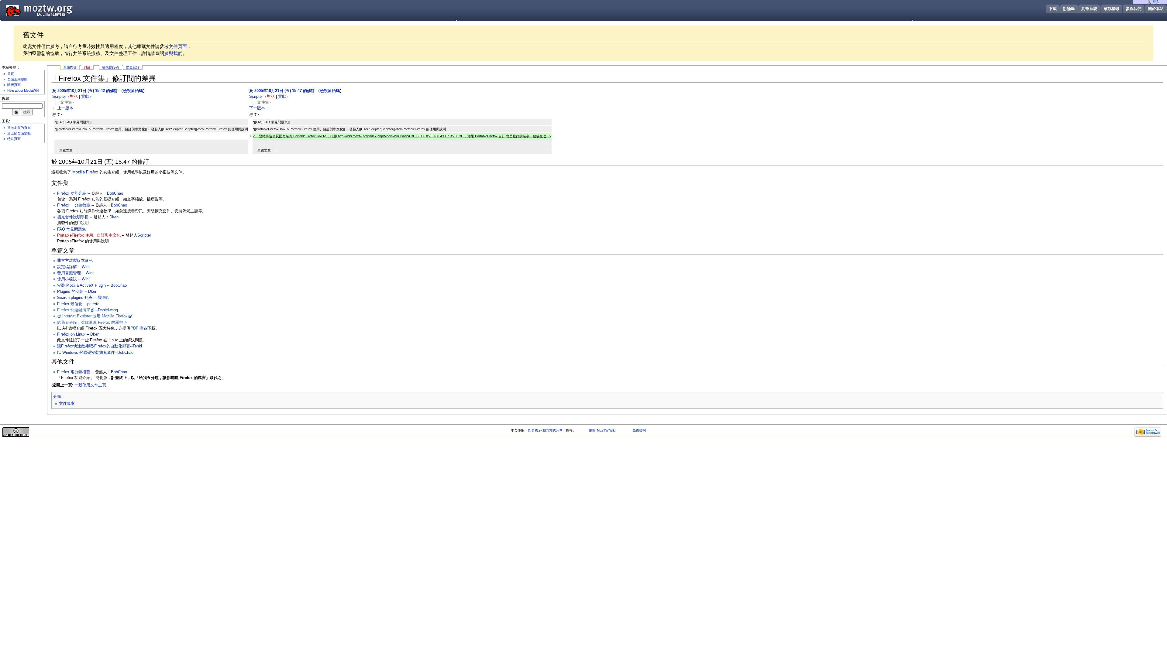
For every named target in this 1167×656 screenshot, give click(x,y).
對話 (74, 96)
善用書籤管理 (69, 273)
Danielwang (108, 310)
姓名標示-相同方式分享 (545, 430)
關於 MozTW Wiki (602, 430)
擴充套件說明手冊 (73, 217)
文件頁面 (178, 46)
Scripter (144, 235)
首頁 (10, 74)
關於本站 (1156, 8)
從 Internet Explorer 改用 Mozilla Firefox (92, 316)
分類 (57, 397)
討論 (87, 67)
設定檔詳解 (67, 267)
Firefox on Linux (71, 334)
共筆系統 (1089, 8)
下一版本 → (259, 108)
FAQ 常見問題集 (71, 229)
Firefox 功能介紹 (71, 193)
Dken (114, 217)
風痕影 (103, 298)
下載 (1053, 8)
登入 (1156, 2)
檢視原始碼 (110, 67)
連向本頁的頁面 (19, 127)
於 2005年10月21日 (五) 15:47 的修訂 (282, 91)
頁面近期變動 (17, 79)
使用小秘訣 (67, 279)
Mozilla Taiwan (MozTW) (54, 10)
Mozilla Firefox (85, 172)
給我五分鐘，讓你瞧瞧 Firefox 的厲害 (90, 322)
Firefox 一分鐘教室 (73, 205)
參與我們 (1133, 8)
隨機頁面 (14, 85)
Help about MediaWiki (23, 90)
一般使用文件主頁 (90, 385)
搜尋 (5, 99)
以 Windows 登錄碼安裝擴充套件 (86, 352)
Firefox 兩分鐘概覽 (73, 372)
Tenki (137, 346)
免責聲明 (639, 430)
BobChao (115, 193)
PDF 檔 (136, 328)
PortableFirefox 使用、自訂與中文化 (89, 235)
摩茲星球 (1111, 8)
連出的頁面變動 (19, 133)
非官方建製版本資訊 (75, 260)
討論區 (1069, 8)
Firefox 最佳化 (69, 304)
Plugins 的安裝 (70, 291)
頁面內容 (70, 67)
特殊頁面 (14, 139)
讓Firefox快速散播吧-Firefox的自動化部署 (93, 346)
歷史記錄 (132, 67)
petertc (93, 304)
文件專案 (67, 403)
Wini (85, 267)
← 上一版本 (62, 108)
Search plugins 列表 (74, 298)
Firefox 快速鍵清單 (73, 310)
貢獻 (85, 96)
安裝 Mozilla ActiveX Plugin (81, 285)
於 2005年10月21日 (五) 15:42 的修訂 (85, 91)
